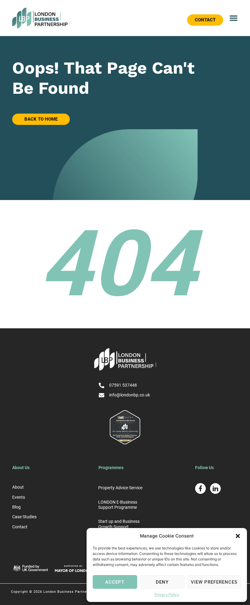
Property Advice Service (120, 487)
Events (18, 497)
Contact (19, 527)
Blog (16, 507)
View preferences (214, 582)
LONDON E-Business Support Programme (117, 505)
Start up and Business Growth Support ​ (119, 524)
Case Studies (24, 516)
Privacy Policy (167, 594)
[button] (238, 536)
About (18, 487)
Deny (162, 582)
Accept (114, 582)
